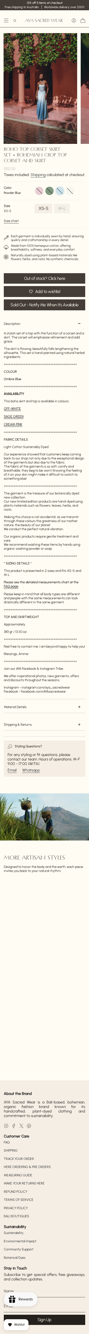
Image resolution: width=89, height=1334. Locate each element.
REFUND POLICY (15, 1192)
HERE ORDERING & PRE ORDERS (27, 1167)
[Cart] (82, 20)
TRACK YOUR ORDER (19, 1159)
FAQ (7, 1142)
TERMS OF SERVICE (18, 1200)
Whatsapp (31, 770)
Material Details (15, 707)
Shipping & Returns (18, 725)
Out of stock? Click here (44, 278)
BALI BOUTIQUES (16, 1216)
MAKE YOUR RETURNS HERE (24, 1183)
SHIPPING (11, 1150)
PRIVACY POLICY (16, 1208)
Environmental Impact (20, 1241)
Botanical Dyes (14, 1258)
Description (12, 324)
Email (12, 770)
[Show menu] (6, 20)
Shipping (38, 174)
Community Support (18, 1249)
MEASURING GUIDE (18, 1175)
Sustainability (13, 1233)
